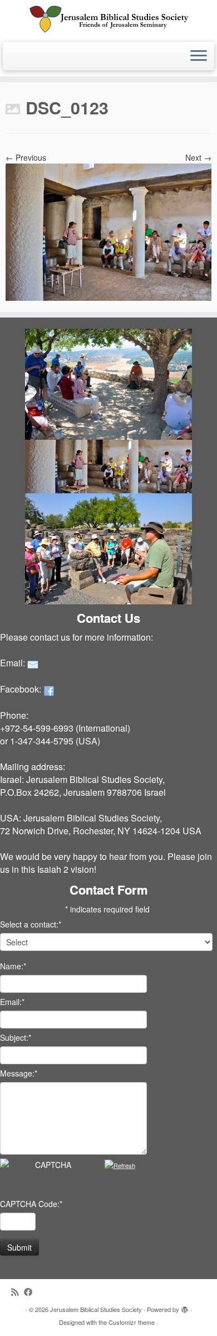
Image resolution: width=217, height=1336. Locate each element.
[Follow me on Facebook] (31, 1291)
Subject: (15, 1037)
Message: (18, 1073)
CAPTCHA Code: (31, 1203)
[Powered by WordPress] (185, 1307)
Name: (13, 966)
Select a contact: (30, 924)
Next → (198, 157)
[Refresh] (120, 1165)
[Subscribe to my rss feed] (17, 1291)
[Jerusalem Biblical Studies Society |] (108, 19)
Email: (12, 1001)
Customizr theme (131, 1322)
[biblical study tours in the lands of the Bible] (108, 230)
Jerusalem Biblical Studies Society (96, 1309)
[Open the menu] (198, 56)
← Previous (26, 157)
